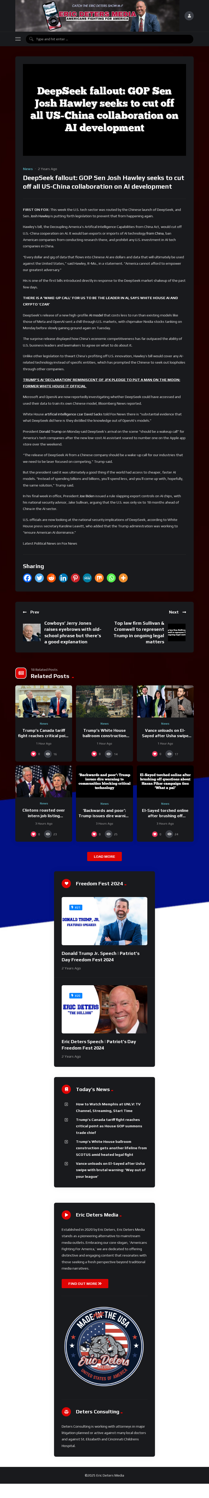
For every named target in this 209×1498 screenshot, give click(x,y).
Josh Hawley (40, 216)
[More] (123, 577)
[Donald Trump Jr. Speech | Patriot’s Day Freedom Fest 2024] (104, 921)
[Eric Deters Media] (97, 16)
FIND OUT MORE (83, 1284)
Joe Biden (87, 496)
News (28, 169)
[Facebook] (27, 577)
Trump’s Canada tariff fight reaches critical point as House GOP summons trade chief (109, 1126)
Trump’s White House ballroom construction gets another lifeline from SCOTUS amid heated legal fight (111, 1148)
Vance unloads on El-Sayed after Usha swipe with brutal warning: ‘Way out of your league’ (111, 1170)
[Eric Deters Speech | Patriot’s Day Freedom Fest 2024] (104, 1009)
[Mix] (99, 577)
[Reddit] (51, 577)
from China (155, 233)
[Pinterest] (75, 577)
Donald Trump (50, 431)
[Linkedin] (63, 577)
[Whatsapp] (111, 577)
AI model (96, 315)
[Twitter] (39, 577)
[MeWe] (87, 577)
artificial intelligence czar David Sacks (73, 414)
